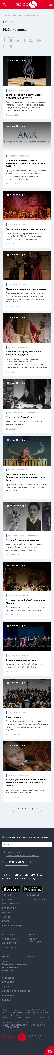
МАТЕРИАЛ (24, 90)
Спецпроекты (10, 939)
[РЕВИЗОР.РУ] (26, 4)
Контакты (8, 1000)
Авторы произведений (12, 991)
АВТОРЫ (9, 22)
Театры (5, 961)
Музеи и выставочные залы (12, 964)
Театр (6, 874)
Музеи (6, 878)
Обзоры (6, 912)
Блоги (6, 921)
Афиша (31, 934)
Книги (30, 956)
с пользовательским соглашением (22, 855)
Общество (36, 878)
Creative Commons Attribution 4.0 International (24, 1026)
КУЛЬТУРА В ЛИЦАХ (17, 413)
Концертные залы (10, 967)
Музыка (19, 878)
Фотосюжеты (10, 903)
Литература (33, 874)
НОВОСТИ (12, 90)
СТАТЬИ (11, 225)
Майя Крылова (31, 15)
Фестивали (9, 943)
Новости (7, 934)
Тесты (6, 917)
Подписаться (16, 862)
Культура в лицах (12, 925)
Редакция (8, 982)
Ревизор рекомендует (35, 940)
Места (6, 956)
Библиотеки (7, 970)
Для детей (33, 895)
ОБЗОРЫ (12, 347)
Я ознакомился (13, 852)
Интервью (8, 899)
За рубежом (9, 948)
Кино (18, 874)
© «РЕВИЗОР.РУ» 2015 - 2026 (37, 1037)
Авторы (17, 15)
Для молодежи (36, 899)
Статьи (6, 895)
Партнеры (8, 995)
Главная (6, 15)
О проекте (8, 978)
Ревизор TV (9, 908)
